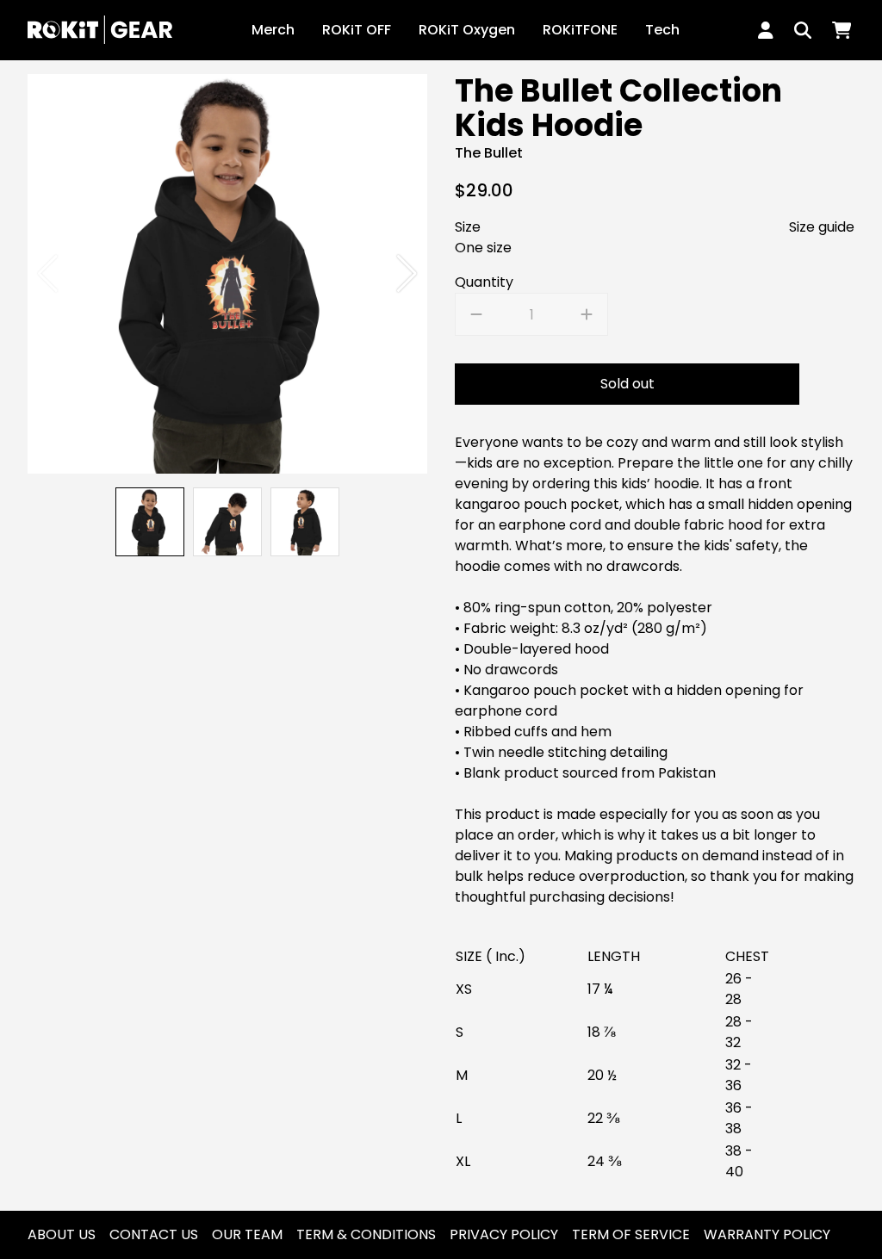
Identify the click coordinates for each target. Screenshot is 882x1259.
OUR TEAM (247, 1234)
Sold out (627, 384)
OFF (356, 30)
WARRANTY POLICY (767, 1234)
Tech (662, 30)
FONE (580, 30)
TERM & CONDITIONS (366, 1234)
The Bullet (489, 153)
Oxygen (467, 30)
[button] (407, 274)
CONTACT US (153, 1234)
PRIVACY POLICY (504, 1234)
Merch (273, 30)
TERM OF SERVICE (631, 1234)
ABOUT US (62, 1234)
